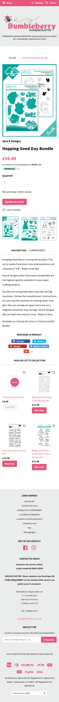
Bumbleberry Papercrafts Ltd (40, 654)
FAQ (29, 527)
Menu (9, 2)
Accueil (12, 57)
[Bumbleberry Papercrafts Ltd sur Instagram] (33, 547)
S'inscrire (49, 639)
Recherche (29, 501)
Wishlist (39, 2)
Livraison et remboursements (29, 519)
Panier (53, 2)
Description (18, 250)
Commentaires (37, 250)
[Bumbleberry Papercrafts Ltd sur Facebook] (25, 547)
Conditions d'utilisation (29, 514)
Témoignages (29, 532)
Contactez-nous (29, 523)
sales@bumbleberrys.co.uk (29, 618)
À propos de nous (29, 505)
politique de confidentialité (29, 510)
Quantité (7, 175)
